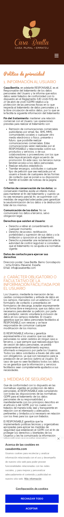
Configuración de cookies (32, 488)
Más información (32, 478)
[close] (58, 438)
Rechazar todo (32, 498)
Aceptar (32, 508)
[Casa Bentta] (32, 47)
